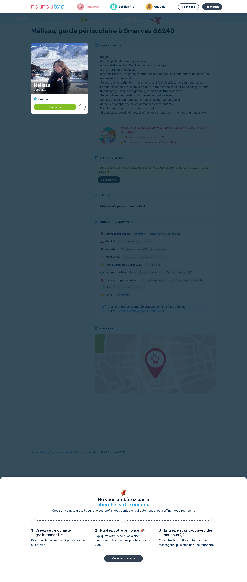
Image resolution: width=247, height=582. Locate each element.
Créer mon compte (123, 558)
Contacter (55, 107)
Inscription (212, 6)
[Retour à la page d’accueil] (48, 7)
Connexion (188, 6)
